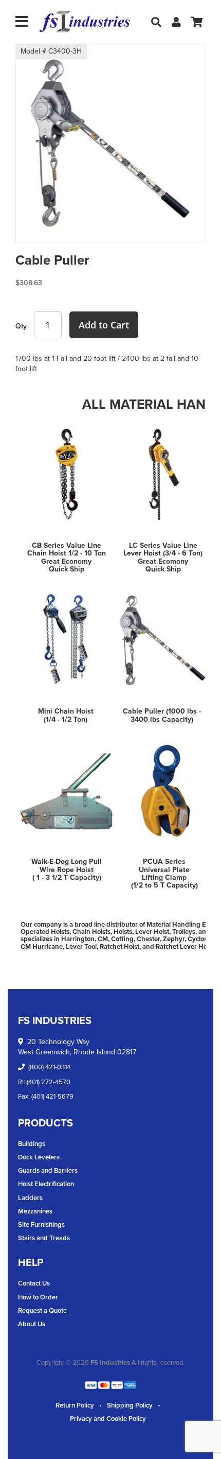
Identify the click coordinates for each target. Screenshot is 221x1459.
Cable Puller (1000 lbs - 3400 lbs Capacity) (162, 715)
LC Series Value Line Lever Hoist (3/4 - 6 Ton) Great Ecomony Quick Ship (162, 557)
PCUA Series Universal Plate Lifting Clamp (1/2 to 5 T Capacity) (164, 873)
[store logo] (85, 21)
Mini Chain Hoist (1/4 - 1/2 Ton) (66, 715)
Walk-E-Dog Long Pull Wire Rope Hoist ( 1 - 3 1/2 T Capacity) (66, 869)
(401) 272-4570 (48, 1082)
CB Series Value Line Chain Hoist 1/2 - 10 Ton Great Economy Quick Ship (66, 557)
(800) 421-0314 (49, 1067)
